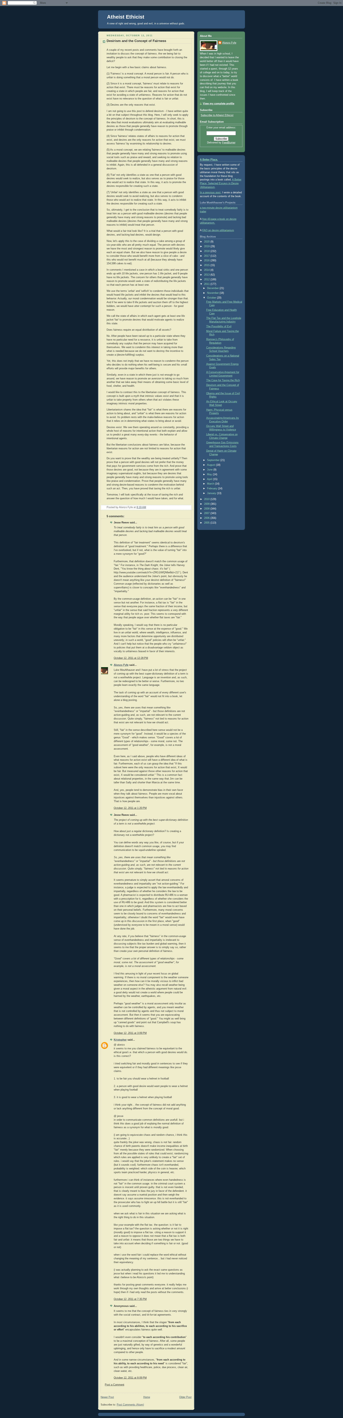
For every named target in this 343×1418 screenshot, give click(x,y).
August (211, 465)
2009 (207, 504)
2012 (207, 279)
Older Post (185, 1397)
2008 (207, 508)
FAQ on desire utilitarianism (218, 230)
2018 (207, 251)
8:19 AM (141, 507)
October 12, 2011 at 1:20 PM (130, 808)
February (212, 488)
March (211, 483)
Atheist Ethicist (125, 17)
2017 (207, 256)
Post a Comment (114, 1384)
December (213, 288)
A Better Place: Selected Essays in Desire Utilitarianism (220, 183)
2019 (207, 246)
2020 (207, 241)
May (210, 474)
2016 (207, 260)
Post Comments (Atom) (130, 1404)
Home (146, 1397)
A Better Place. (209, 159)
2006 (207, 518)
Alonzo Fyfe (121, 665)
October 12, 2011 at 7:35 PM (130, 1299)
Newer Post (107, 1397)
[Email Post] (188, 507)
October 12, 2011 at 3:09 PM (130, 1033)
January (212, 493)
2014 (207, 270)
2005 (207, 522)
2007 (207, 513)
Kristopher (120, 1039)
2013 (207, 274)
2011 (207, 284)
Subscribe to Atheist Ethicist (217, 115)
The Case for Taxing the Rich (223, 380)
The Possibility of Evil (218, 326)
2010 (207, 499)
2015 (207, 265)
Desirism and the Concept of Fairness (136, 41)
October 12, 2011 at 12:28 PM (131, 658)
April (210, 479)
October (212, 297)
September (213, 460)
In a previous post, (210, 192)
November (213, 293)
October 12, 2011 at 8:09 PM (130, 1377)
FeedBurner (228, 142)
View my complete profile (218, 103)
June (210, 469)
